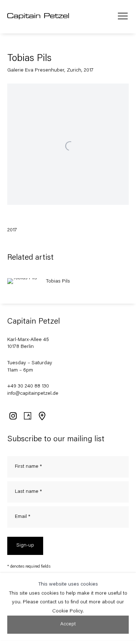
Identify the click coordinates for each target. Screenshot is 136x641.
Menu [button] (123, 17)
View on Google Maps (41, 415)
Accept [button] (68, 624)
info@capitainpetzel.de (32, 393)
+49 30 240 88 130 (28, 386)
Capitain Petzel (38, 16)
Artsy (27, 415)
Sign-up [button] (25, 545)
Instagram (12, 415)
